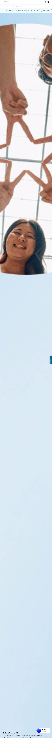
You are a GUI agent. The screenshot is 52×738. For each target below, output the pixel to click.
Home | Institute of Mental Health (10, 6)
